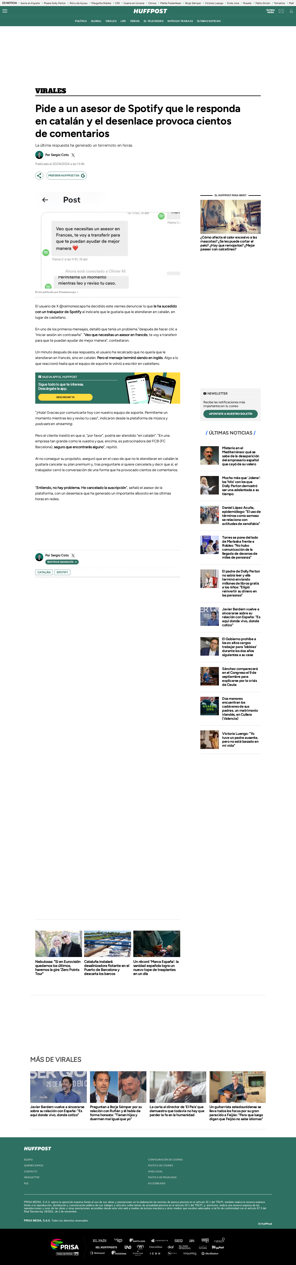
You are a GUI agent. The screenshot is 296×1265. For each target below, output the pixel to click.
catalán (44, 572)
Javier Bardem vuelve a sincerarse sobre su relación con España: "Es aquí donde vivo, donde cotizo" (241, 617)
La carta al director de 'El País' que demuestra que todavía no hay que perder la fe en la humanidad (177, 1111)
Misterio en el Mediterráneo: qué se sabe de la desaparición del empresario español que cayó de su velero (240, 456)
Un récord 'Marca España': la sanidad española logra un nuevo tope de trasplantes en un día (156, 967)
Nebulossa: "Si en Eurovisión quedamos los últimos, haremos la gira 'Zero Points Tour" (58, 967)
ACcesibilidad (156, 1183)
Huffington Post (107, 1246)
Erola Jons (233, 3)
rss (26, 1183)
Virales (50, 91)
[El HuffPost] (150, 11)
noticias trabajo (180, 21)
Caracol (220, 1240)
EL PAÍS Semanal (186, 1246)
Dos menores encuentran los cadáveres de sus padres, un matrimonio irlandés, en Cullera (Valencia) (240, 708)
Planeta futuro (202, 1246)
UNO (129, 1246)
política (81, 21)
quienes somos (33, 1165)
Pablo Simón (263, 3)
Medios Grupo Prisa (66, 1253)
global (96, 21)
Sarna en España (30, 3)
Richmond (99, 1252)
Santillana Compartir (161, 1240)
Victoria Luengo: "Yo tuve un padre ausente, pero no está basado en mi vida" (240, 739)
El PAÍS (102, 1240)
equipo (28, 1159)
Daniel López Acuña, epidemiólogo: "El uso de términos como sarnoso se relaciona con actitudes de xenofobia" (241, 515)
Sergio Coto (60, 155)
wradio (141, 1246)
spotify (62, 572)
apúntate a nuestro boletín (230, 414)
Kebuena (216, 1246)
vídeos (135, 21)
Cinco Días (157, 1246)
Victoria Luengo (214, 3)
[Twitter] (72, 155)
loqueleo (191, 1252)
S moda (173, 1252)
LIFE (123, 21)
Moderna (119, 1252)
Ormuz (152, 3)
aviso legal (155, 1171)
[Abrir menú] (4, 11)
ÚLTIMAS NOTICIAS (209, 21)
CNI (117, 3)
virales (111, 21)
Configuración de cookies (165, 1159)
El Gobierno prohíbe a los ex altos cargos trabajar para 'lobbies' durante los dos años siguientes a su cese (239, 647)
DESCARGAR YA (65, 397)
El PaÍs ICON (156, 1252)
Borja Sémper (193, 3)
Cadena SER (179, 1240)
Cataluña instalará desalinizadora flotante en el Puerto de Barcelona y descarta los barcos (106, 967)
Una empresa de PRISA (66, 1244)
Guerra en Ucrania (134, 3)
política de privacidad (162, 1177)
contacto (30, 1171)
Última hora (270, 11)
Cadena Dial (172, 1246)
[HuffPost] (37, 1148)
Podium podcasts (139, 1252)
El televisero (154, 21)
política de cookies (160, 1165)
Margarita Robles (101, 3)
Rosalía (247, 3)
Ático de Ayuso (78, 3)
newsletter (31, 1177)
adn (204, 1240)
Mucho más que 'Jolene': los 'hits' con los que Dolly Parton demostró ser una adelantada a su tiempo (241, 486)
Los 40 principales (121, 1240)
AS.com (191, 1240)
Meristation (210, 1252)
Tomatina (279, 3)
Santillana (140, 1240)
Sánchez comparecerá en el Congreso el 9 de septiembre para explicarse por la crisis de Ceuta (240, 677)
